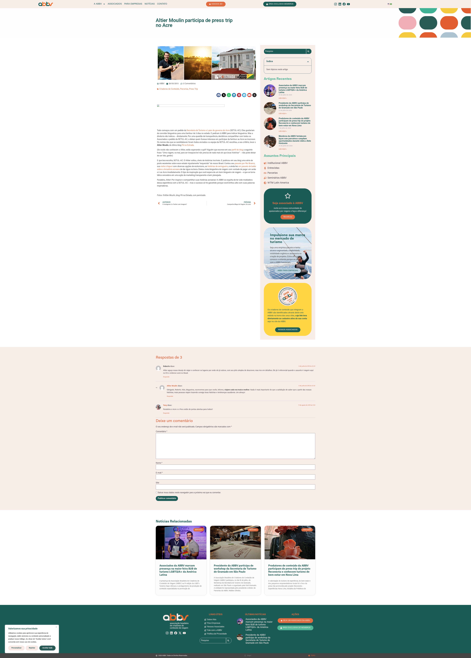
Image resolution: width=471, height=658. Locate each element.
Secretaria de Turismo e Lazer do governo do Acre (208, 131)
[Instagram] (335, 4)
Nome (159, 463)
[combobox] (285, 51)
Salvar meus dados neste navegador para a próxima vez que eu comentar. (189, 493)
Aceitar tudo (47, 648)
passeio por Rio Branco (245, 164)
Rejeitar (32, 648)
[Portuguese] (391, 4)
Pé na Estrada (188, 145)
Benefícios (287, 217)
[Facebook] (344, 4)
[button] (218, 95)
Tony (165, 405)
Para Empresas (133, 4)
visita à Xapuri (167, 167)
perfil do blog (237, 150)
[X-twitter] (180, 633)
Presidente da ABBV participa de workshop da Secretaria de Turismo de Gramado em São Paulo (295, 105)
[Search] (309, 51)
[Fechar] (56, 626)
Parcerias (184, 89)
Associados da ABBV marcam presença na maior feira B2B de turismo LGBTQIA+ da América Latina (259, 624)
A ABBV (98, 4)
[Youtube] (348, 4)
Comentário (161, 432)
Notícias (150, 4)
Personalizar (16, 648)
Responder (166, 377)
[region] (32, 639)
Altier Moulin (172, 386)
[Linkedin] (339, 4)
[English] (389, 4)
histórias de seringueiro (218, 167)
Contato (162, 4)
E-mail (159, 473)
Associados (115, 4)
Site (157, 483)
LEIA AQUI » (283, 98)
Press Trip (193, 89)
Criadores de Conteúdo (169, 89)
